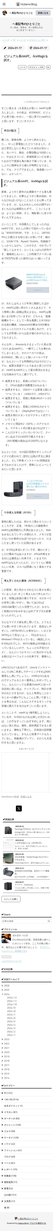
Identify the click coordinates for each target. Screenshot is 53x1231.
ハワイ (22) (9, 1144)
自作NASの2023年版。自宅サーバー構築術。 (32, 872)
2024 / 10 (12, 1004)
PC (48, 67)
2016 (6, 1069)
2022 (6, 1043)
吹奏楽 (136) (10, 1175)
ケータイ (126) (11, 1137)
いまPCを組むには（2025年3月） (29, 842)
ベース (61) (9, 1163)
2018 (6, 1060)
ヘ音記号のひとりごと (21, 12)
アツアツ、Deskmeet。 (25, 884)
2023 (6, 1039)
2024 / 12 (12, 997)
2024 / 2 (11, 1031)
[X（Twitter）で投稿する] (19, 808)
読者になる (43, 13)
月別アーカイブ (11, 979)
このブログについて (11, 961)
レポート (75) (10, 1169)
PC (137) (8, 1093)
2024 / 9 (11, 1007)
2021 (6, 1048)
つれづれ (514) (11, 1099)
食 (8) (6, 1207)
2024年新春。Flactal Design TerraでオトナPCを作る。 (32, 858)
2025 (6, 990)
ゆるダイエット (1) (13, 1105)
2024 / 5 (11, 1021)
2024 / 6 (11, 1018)
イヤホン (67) (10, 1112)
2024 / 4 (11, 1024)
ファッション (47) (13, 1150)
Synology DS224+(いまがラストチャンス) (32, 828)
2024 (6, 994)
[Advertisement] (26, 83)
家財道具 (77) (10, 1182)
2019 (6, 1056)
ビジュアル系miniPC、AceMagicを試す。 (26, 58)
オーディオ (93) (11, 1118)
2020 (6, 1052)
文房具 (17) (9, 1201)
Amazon (38, 290)
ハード (22, 67)
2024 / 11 (12, 1001)
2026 (6, 985)
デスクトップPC (36, 67)
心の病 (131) (10, 1195)
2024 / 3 (11, 1028)
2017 (6, 1065)
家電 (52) (8, 1188)
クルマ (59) (9, 1131)
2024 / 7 (11, 1014)
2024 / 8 (11, 1011)
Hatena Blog (23, 1223)
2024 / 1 (11, 1035)
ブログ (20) (9, 1156)
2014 (6, 1078)
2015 (6, 1073)
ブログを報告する (38, 1223)
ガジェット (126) (12, 1125)
